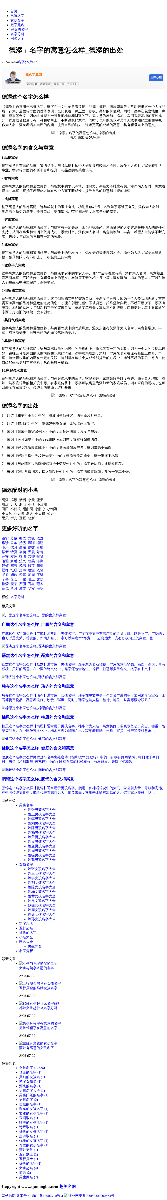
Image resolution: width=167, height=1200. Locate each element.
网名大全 (17, 38)
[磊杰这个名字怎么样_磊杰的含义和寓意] (34, 646)
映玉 (31, 579)
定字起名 (17, 25)
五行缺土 (28, 1154)
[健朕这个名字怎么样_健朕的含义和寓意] (34, 739)
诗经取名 (28, 1127)
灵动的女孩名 (32, 1077)
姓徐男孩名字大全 (42, 855)
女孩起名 (28, 1168)
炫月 (13, 547)
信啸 (31, 547)
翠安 (31, 588)
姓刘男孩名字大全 (42, 823)
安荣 (13, 584)
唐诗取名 (28, 1136)
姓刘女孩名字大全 (42, 882)
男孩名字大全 (32, 1090)
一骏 (22, 579)
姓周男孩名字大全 (42, 850)
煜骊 (31, 543)
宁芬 (5, 579)
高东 (22, 547)
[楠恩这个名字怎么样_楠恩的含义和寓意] (34, 708)
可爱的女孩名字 (33, 1145)
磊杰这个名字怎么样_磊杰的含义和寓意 (38, 655)
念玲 (22, 570)
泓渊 (40, 561)
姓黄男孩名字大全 (42, 837)
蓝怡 (13, 538)
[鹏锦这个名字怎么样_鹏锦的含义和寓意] (34, 770)
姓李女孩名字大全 (42, 878)
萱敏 (40, 547)
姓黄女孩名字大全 (42, 896)
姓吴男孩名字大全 (42, 841)
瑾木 (40, 584)
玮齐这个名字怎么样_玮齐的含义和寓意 (38, 686)
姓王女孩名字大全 (42, 873)
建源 (31, 570)
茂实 (5, 538)
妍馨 (13, 561)
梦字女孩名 (30, 1081)
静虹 (5, 565)
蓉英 (31, 561)
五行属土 (28, 1159)
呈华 (13, 543)
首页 (13, 11)
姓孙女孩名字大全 (42, 919)
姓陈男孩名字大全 (42, 828)
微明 (22, 556)
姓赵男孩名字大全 (42, 846)
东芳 (13, 565)
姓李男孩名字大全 (42, 819)
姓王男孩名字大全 (42, 814)
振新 (5, 552)
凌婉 (22, 552)
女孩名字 (17, 20)
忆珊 (13, 570)
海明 (40, 588)
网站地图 (9, 1196)
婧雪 (22, 543)
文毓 (31, 538)
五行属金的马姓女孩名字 (38, 988)
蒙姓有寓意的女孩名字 (36, 1048)
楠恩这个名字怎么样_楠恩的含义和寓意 (38, 717)
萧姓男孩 (28, 1150)
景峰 (5, 570)
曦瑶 (40, 543)
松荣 (5, 584)
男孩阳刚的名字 (33, 1095)
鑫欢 (40, 579)
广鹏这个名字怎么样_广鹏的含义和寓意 (38, 624)
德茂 (5, 588)
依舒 (40, 538)
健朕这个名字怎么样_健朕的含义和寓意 (38, 748)
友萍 (13, 556)
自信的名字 (30, 1104)
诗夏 (13, 552)
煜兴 (22, 561)
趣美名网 (67, 1186)
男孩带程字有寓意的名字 (38, 1028)
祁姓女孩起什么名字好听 (38, 1008)
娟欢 (13, 575)
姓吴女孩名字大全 (42, 901)
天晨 (31, 552)
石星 (31, 584)
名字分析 (17, 34)
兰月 (13, 588)
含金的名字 (30, 1072)
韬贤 (40, 556)
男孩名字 (17, 16)
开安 (5, 556)
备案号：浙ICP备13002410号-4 (40, 1196)
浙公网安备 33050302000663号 (91, 1196)
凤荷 (31, 565)
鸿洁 (22, 565)
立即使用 (156, 77)
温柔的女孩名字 (33, 1109)
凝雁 (5, 575)
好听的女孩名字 (33, 1131)
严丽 (22, 584)
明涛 (5, 547)
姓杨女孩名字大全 (42, 891)
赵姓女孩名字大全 (42, 905)
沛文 (22, 588)
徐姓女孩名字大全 (42, 914)
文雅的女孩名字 (33, 1113)
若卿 (31, 556)
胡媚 (40, 565)
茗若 (13, 579)
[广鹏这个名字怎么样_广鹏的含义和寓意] (34, 615)
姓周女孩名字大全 (42, 910)
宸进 (40, 575)
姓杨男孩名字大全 (42, 832)
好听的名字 (19, 29)
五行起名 (26, 928)
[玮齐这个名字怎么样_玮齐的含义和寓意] (34, 677)
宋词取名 (28, 1118)
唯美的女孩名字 (33, 1122)
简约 (25, 1172)
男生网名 (35, 946)
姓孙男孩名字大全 (42, 860)
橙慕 (22, 575)
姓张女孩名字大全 (42, 869)
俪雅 (5, 561)
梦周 (31, 575)
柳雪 (22, 538)
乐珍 (5, 543)
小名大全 (26, 937)
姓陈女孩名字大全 (42, 887)
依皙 (40, 570)
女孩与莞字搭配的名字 (36, 968)
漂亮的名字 (30, 1086)
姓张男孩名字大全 (42, 809)
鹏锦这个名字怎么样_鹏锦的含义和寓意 (38, 779)
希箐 (40, 552)
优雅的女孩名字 (33, 1141)
